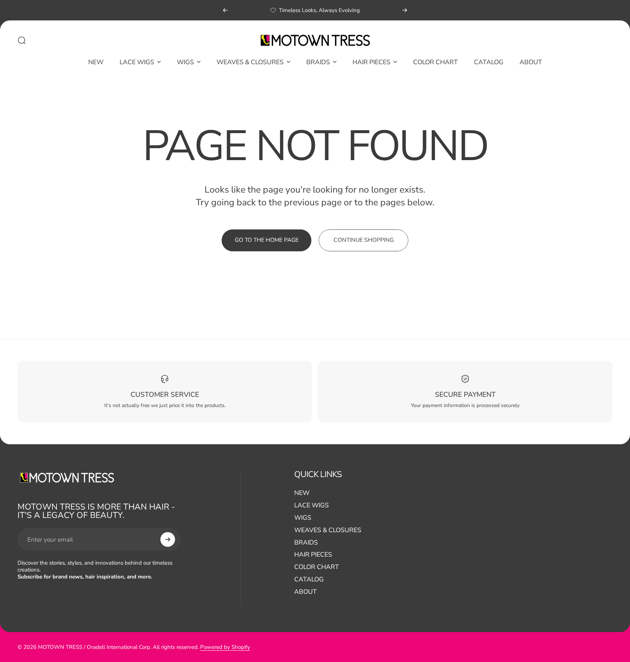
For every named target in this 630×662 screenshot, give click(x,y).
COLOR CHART (316, 567)
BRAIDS (306, 542)
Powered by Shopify (225, 647)
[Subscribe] (167, 539)
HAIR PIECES (313, 555)
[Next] (405, 10)
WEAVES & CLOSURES (327, 530)
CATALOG (309, 579)
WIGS (302, 518)
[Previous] (225, 10)
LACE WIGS (311, 505)
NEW (302, 493)
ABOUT (305, 592)
